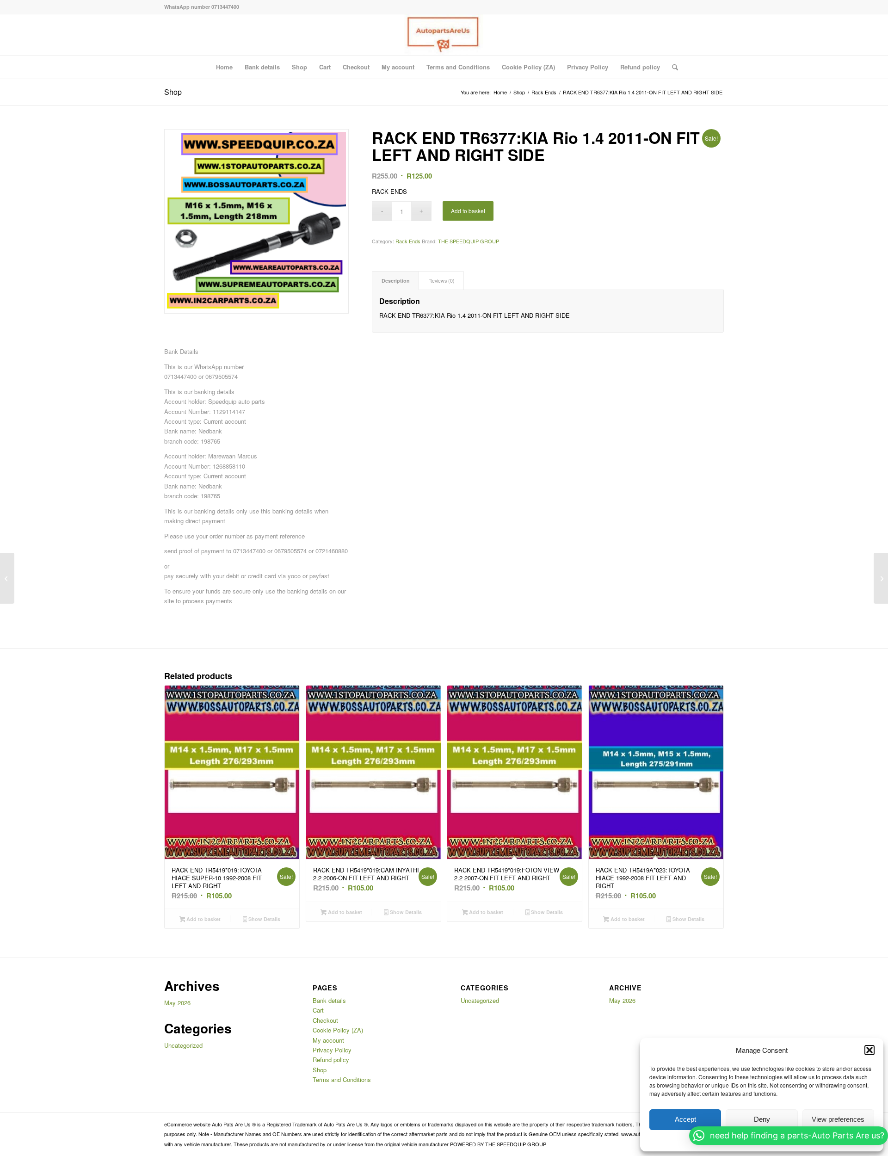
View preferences (838, 1119)
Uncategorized (183, 1045)
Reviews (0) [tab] (441, 280)
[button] (869, 1050)
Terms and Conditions (458, 66)
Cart (325, 66)
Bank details (262, 66)
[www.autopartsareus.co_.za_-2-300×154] (443, 34)
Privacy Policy (587, 66)
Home (224, 66)
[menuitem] (672, 67)
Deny (762, 1119)
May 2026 (177, 1002)
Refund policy (640, 66)
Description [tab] (396, 280)
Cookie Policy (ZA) (528, 66)
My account (398, 66)
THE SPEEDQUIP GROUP (468, 241)
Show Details (263, 918)
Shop (299, 66)
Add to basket (468, 211)
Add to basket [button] (203, 918)
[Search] (672, 67)
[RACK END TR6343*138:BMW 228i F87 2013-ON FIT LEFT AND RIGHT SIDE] (881, 578)
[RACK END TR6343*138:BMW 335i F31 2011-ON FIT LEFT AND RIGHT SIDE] (7, 578)
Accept (685, 1119)
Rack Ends (407, 241)
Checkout (356, 66)
